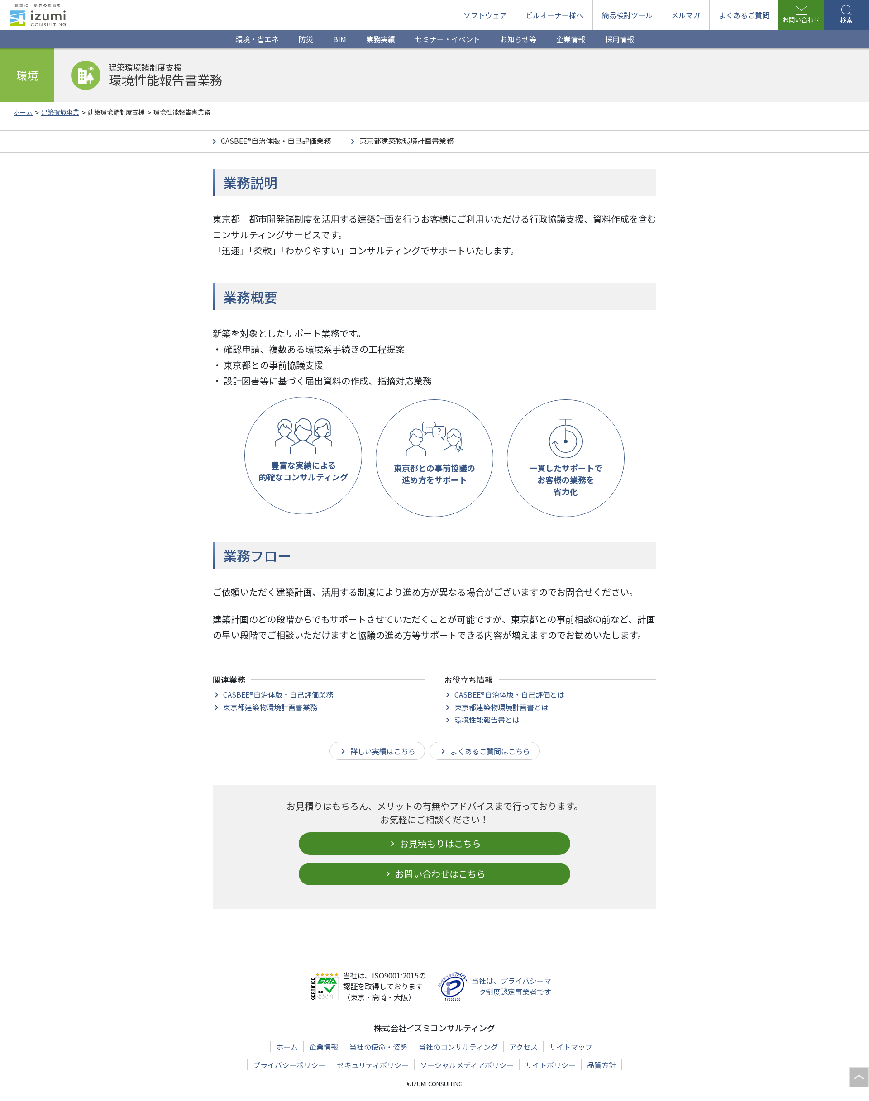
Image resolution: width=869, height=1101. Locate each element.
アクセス (523, 1046)
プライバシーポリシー (289, 1064)
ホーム (287, 1046)
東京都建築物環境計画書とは (501, 707)
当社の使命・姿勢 (378, 1046)
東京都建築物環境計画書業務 (406, 140)
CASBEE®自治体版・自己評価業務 (276, 140)
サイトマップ (570, 1046)
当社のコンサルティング (458, 1046)
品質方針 (601, 1064)
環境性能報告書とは (487, 719)
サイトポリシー (550, 1064)
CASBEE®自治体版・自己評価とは (509, 694)
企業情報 (323, 1046)
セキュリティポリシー (373, 1064)
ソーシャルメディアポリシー (467, 1064)
